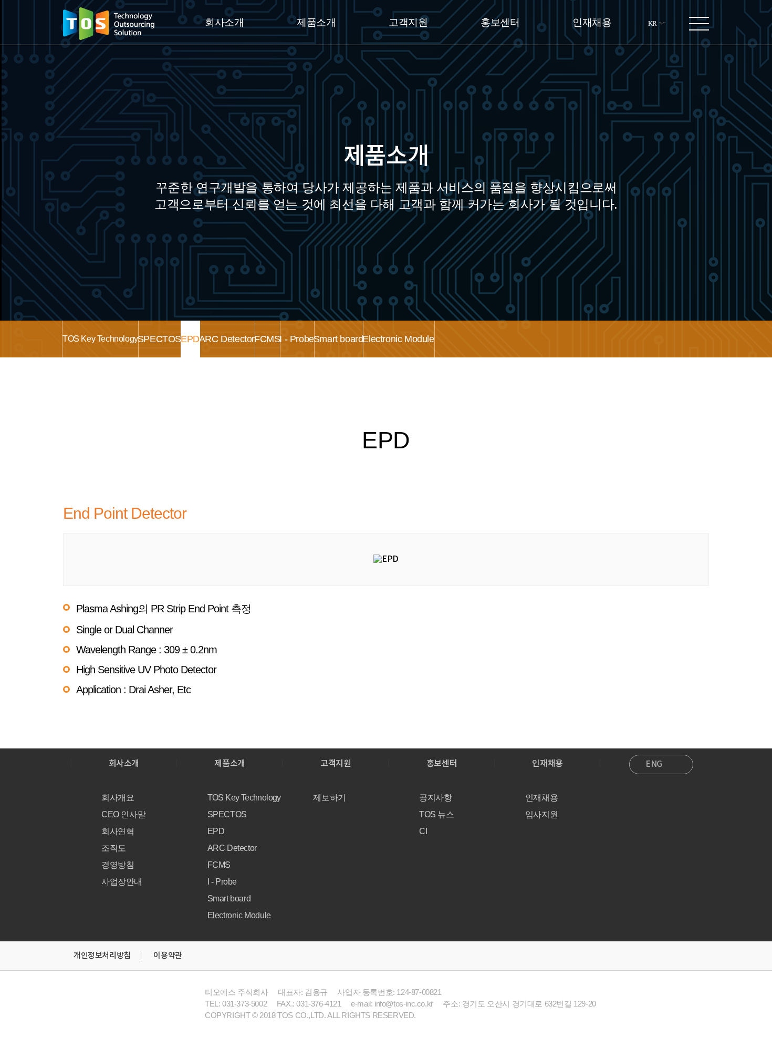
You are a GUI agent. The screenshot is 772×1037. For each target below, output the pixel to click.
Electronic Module (398, 339)
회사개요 (117, 797)
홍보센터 (500, 22)
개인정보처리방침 (102, 955)
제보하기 (329, 797)
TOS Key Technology (100, 338)
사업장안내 (121, 881)
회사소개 (224, 22)
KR (652, 23)
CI (423, 831)
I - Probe (296, 339)
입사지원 (541, 814)
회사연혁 (117, 831)
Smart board (338, 339)
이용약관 (167, 955)
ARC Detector (227, 339)
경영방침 (117, 864)
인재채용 (591, 22)
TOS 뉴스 (436, 814)
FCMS (267, 339)
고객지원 (408, 22)
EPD (190, 339)
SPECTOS (159, 339)
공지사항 (435, 797)
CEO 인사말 (123, 814)
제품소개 (316, 22)
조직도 (113, 848)
